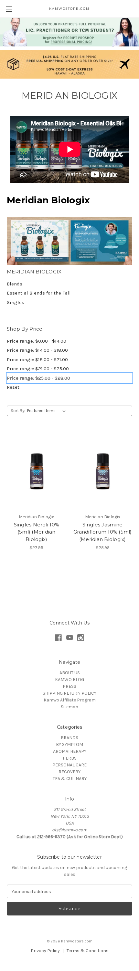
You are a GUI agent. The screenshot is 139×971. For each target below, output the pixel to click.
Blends (14, 284)
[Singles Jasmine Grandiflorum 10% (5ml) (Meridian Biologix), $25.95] (103, 471)
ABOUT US (69, 672)
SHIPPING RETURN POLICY (69, 693)
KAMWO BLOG (69, 679)
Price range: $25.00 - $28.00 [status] (38, 378)
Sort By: (18, 410)
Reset (13, 387)
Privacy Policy (45, 950)
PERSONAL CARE (69, 765)
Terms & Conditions (88, 950)
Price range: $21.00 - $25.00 (38, 369)
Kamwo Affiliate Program (70, 700)
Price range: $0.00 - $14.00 (36, 341)
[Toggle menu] (9, 9)
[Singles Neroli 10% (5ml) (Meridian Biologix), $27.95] (36, 471)
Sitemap (69, 707)
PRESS (69, 686)
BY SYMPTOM (69, 744)
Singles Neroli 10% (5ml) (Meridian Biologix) (36, 532)
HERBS (70, 758)
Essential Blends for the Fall (39, 293)
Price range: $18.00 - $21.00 (37, 359)
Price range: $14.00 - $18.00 (37, 350)
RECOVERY (69, 772)
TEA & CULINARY (70, 778)
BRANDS (69, 737)
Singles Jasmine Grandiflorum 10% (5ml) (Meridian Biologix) (102, 532)
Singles (15, 302)
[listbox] (47, 411)
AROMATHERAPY (69, 751)
